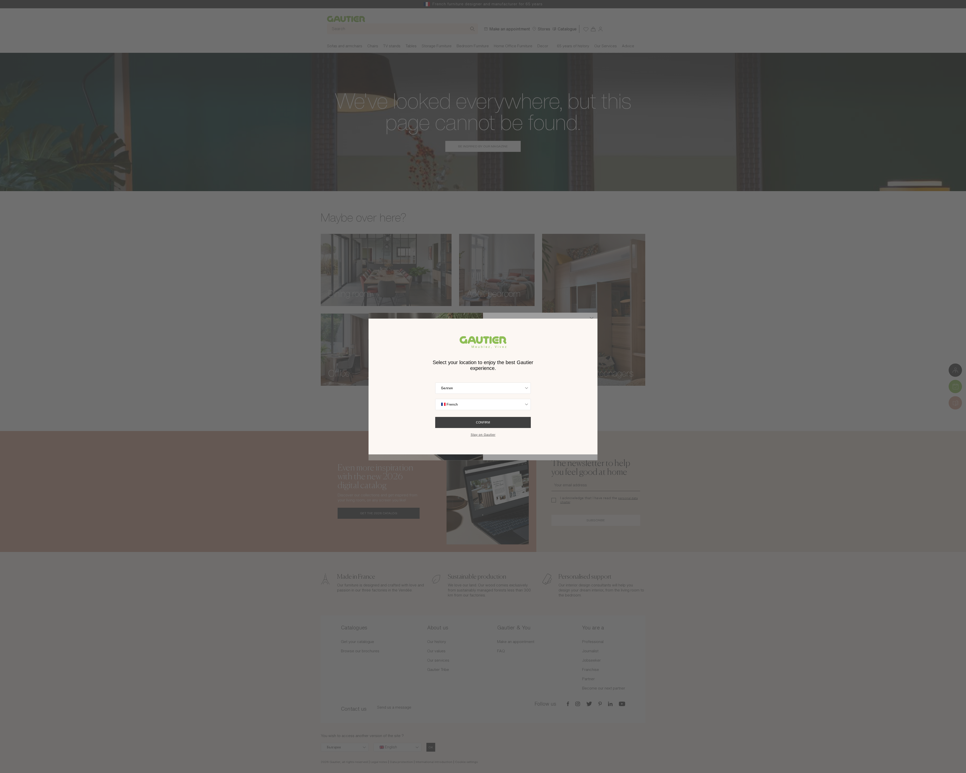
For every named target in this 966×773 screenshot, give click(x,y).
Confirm (483, 422)
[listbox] (483, 388)
